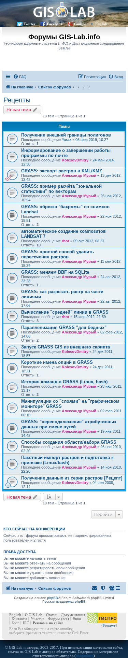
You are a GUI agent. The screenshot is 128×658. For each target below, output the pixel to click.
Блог (15, 623)
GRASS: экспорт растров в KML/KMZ (61, 170)
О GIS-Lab (33, 615)
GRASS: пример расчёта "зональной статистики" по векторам (61, 189)
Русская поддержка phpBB (64, 601)
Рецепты (16, 100)
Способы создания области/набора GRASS (68, 442)
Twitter (29, 24)
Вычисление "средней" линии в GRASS (65, 312)
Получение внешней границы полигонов (66, 135)
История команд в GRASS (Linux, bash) (64, 381)
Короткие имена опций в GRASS (57, 362)
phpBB (52, 598)
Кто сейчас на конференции (34, 529)
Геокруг (109, 625)
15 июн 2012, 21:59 (89, 317)
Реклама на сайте (48, 623)
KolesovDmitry (75, 160)
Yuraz (66, 140)
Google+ (81, 24)
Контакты (19, 619)
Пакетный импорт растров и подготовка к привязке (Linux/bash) (67, 460)
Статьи (51, 615)
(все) (65, 619)
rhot (65, 241)
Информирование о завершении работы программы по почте (66, 153)
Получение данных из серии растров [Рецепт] (71, 478)
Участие (37, 619)
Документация (73, 615)
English (101, 24)
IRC (26, 623)
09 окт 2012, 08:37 (88, 241)
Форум (54, 619)
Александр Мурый (79, 175)
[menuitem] (20, 77)
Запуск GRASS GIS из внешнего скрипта (65, 346)
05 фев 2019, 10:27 (91, 140)
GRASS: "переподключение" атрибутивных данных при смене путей (68, 424)
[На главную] (64, 9)
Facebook (55, 24)
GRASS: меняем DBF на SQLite (55, 272)
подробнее (85, 656)
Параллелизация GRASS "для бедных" (63, 327)
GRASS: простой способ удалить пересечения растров (57, 254)
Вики (77, 619)
